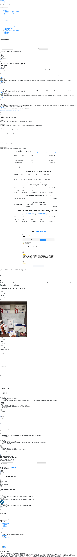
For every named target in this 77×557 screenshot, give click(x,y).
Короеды (57, 152)
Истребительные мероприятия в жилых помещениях (13, 15)
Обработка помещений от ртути (10, 26)
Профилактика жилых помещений (10, 12)
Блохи (45, 152)
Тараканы (39, 152)
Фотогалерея (6, 33)
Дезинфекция (5, 20)
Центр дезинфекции (6, 9)
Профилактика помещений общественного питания (13, 13)
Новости (4, 31)
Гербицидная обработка (8, 27)
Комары (50, 152)
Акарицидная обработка (8, 28)
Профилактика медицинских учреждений (11, 11)
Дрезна (5, 3)
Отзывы (4, 36)
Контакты (4, 529)
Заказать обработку (3, 7)
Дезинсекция (4, 10)
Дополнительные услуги (6, 25)
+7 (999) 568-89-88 (13, 467)
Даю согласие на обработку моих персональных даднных (11, 51)
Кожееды (53, 152)
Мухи (60, 152)
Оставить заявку (52, 155)
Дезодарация (6, 29)
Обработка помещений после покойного (11, 30)
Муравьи (42, 152)
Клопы (36, 152)
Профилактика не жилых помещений (10, 14)
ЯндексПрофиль (40, 231)
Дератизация (4, 21)
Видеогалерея (6, 32)
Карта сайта (50, 549)
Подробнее (2, 71)
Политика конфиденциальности (36, 549)
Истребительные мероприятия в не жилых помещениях (14, 16)
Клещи (47, 152)
